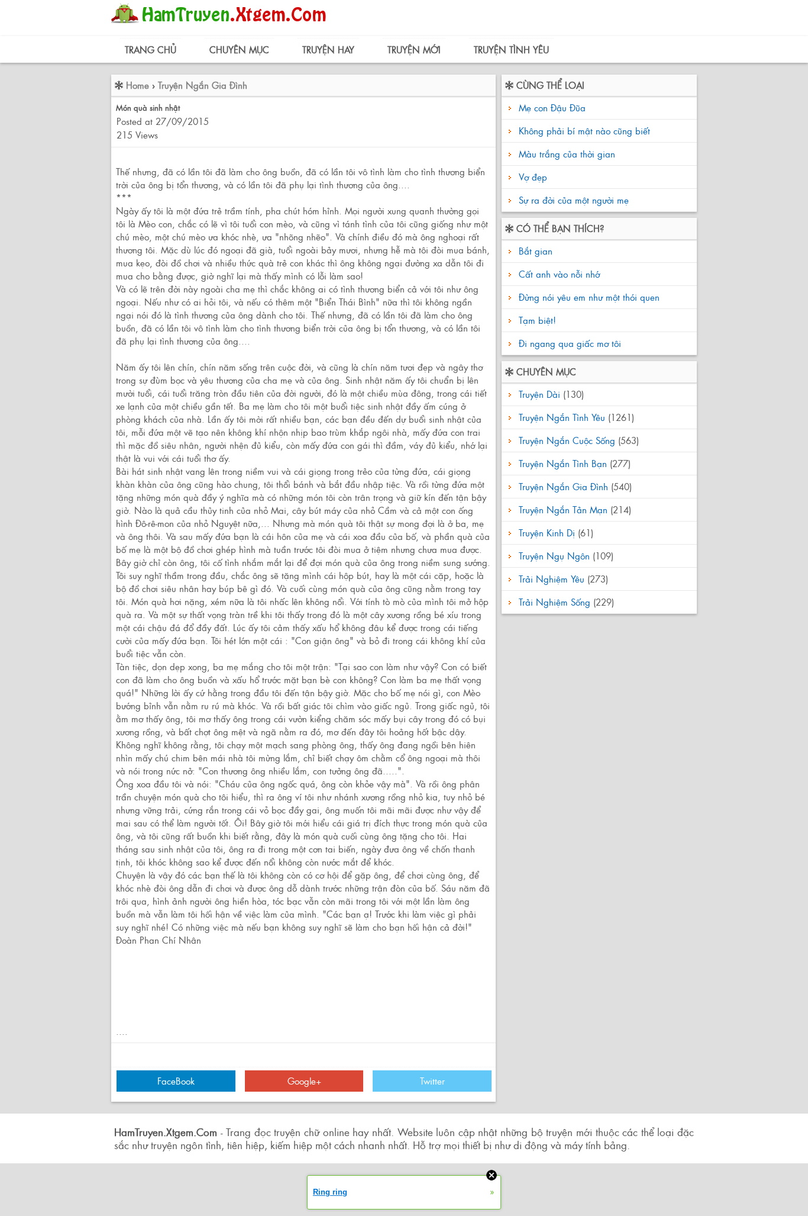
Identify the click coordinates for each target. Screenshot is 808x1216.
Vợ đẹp (533, 177)
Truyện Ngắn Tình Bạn (563, 463)
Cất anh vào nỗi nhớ (558, 274)
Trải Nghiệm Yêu (551, 579)
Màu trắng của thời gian (567, 153)
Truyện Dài (539, 394)
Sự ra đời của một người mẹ (574, 200)
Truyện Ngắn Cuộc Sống (567, 440)
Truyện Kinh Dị (547, 532)
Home (137, 85)
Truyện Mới (414, 49)
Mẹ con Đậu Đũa (552, 107)
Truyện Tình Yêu (511, 49)
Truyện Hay (328, 49)
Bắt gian (534, 251)
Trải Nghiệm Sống (554, 602)
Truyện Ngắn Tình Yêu (562, 417)
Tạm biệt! (536, 320)
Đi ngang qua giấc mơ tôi (568, 343)
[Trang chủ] (221, 26)
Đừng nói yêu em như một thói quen (588, 297)
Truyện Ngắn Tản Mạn (563, 509)
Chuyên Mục (239, 49)
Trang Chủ (150, 49)
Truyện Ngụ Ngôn (554, 555)
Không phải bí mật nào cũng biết (584, 130)
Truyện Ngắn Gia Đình (202, 85)
